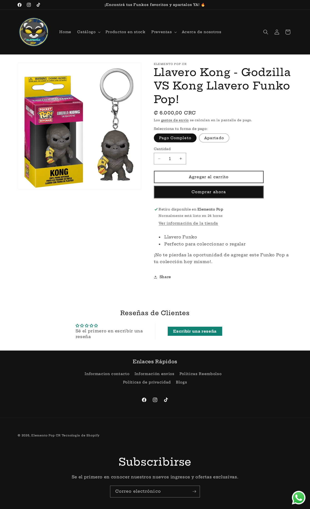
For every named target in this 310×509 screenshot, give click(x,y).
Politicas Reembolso (201, 374)
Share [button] (165, 277)
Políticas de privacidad (147, 382)
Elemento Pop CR (46, 435)
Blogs (181, 382)
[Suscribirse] (194, 491)
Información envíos (155, 374)
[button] (88, 32)
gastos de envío (175, 120)
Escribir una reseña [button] (195, 331)
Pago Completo (175, 138)
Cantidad (162, 149)
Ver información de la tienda (188, 223)
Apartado (214, 138)
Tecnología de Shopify (81, 435)
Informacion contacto (107, 374)
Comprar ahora (209, 192)
